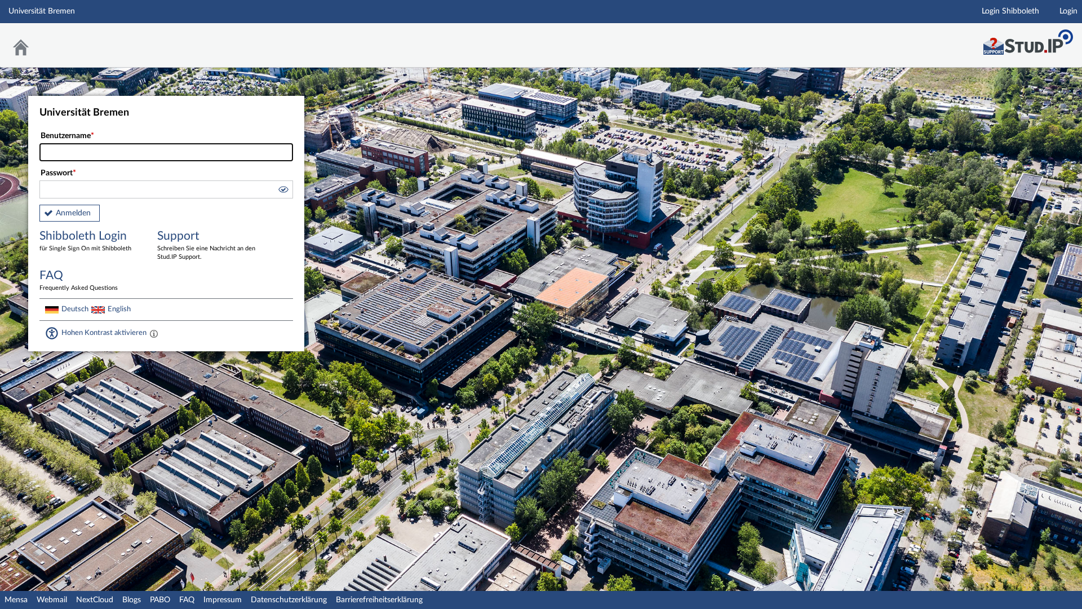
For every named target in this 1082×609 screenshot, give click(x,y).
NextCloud (94, 600)
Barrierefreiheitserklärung (379, 600)
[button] (283, 191)
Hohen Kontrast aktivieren (104, 332)
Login (1068, 11)
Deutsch (74, 309)
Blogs (131, 600)
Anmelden (73, 213)
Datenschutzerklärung (289, 600)
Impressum (222, 600)
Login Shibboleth (1010, 11)
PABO (160, 600)
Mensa (16, 600)
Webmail (52, 600)
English (119, 309)
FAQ (186, 600)
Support (206, 245)
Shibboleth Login (85, 240)
